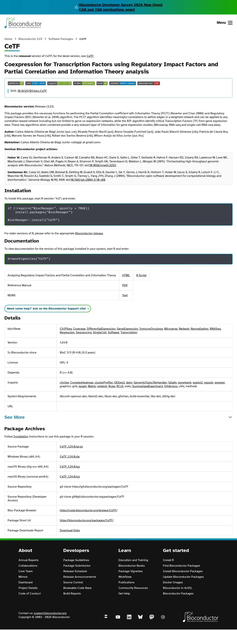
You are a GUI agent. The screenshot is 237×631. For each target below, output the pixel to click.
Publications (126, 582)
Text (125, 295)
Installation (21, 436)
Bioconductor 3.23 (30, 39)
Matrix (92, 386)
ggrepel (220, 382)
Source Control (73, 582)
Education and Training (133, 560)
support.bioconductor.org (50, 613)
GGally (172, 382)
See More (14, 417)
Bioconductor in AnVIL (177, 588)
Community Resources (133, 588)
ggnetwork (184, 382)
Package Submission (77, 566)
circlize (64, 382)
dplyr (129, 382)
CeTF (90, 56)
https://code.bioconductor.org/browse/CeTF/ (88, 510)
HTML (126, 275)
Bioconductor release (89, 233)
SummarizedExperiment (147, 386)
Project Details (28, 588)
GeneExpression (127, 329)
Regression (67, 332)
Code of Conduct (30, 593)
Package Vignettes (130, 571)
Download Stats (70, 530)
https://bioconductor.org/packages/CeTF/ (87, 520)
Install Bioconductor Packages (183, 571)
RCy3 (119, 386)
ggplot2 (198, 382)
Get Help (124, 593)
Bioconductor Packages (178, 593)
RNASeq (215, 329)
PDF (125, 285)
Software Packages (61, 39)
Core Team (26, 571)
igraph (83, 386)
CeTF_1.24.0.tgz (70, 466)
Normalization (199, 329)
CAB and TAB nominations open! (107, 9)
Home (8, 39)
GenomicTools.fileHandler (150, 382)
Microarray (171, 329)
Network (184, 329)
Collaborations (28, 566)
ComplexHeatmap (81, 382)
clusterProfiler (104, 382)
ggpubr (208, 382)
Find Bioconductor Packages (181, 566)
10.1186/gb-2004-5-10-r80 (88, 180)
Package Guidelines (76, 560)
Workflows (125, 577)
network (102, 386)
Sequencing (84, 332)
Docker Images (173, 582)
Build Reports (72, 593)
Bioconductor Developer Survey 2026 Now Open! (121, 4)
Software (113, 332)
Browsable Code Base (77, 588)
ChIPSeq (66, 329)
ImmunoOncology (151, 329)
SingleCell (100, 332)
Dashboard (26, 582)
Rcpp (112, 386)
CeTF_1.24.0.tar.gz (71, 446)
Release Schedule (75, 571)
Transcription (129, 332)
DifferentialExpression (101, 329)
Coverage (79, 329)
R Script (141, 275)
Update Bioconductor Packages (183, 577)
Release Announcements (79, 577)
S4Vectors (171, 386)
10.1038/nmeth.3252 (102, 165)
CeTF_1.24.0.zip (70, 456)
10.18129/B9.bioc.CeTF (32, 91)
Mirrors (23, 577)
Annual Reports (29, 560)
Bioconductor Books (131, 566)
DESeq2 (119, 382)
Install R (168, 560)
